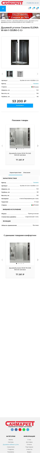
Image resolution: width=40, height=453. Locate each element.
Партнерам (29, 447)
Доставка (29, 442)
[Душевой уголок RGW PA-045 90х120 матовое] (20, 138)
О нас (29, 439)
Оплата (29, 444)
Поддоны (11, 449)
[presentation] (2, 74)
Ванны (11, 439)
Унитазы (10, 442)
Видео (29, 452)
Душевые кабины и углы (11, 444)
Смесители (10, 447)
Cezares (36, 83)
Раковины (10, 452)
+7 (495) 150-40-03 (32, 3)
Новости (29, 449)
